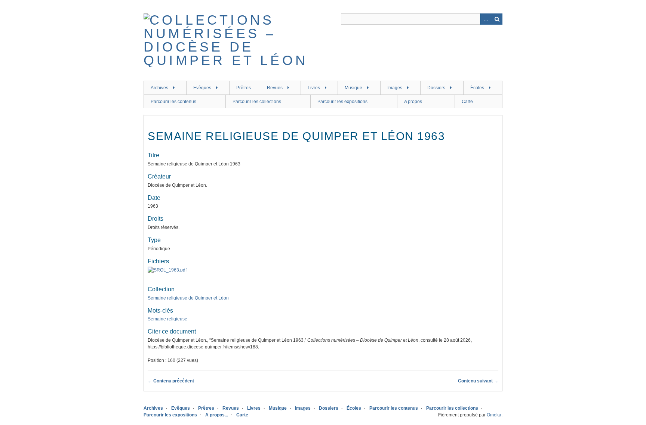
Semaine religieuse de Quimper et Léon (188, 298)
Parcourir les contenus (173, 101)
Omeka (494, 415)
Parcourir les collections (257, 101)
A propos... (414, 101)
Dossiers (436, 87)
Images (394, 87)
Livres (314, 87)
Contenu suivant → (478, 381)
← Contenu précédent (171, 381)
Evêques (202, 87)
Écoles (477, 87)
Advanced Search (485, 19)
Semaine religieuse (167, 319)
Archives (159, 87)
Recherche (496, 19)
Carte (467, 101)
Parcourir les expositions (342, 101)
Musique (353, 87)
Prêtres (243, 87)
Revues (275, 87)
